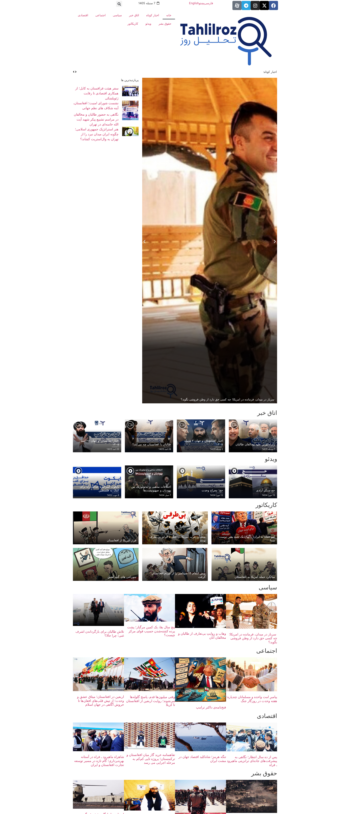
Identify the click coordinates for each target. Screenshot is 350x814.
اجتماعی (100, 15)
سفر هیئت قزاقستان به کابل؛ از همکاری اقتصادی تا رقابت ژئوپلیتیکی (96, 93)
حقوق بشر (165, 23)
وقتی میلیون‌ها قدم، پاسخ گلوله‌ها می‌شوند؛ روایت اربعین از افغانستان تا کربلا (150, 701)
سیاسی (117, 15)
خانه (168, 15)
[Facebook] (273, 5)
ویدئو (148, 23)
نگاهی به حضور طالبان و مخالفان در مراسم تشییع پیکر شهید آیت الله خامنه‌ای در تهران (96, 119)
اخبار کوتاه (152, 15)
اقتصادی (83, 15)
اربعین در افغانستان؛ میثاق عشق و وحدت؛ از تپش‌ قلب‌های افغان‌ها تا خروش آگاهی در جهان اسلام (100, 700)
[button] (119, 4)
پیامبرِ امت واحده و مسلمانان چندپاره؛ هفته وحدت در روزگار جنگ (251, 699)
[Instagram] (255, 5)
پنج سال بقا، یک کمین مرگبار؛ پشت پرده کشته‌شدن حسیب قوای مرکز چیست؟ (151, 631)
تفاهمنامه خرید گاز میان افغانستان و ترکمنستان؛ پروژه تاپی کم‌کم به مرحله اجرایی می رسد (151, 759)
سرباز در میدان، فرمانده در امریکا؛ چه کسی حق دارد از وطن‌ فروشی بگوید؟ (253, 638)
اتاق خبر (134, 15)
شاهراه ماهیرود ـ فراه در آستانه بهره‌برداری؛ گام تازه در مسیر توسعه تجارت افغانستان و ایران (99, 761)
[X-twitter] (264, 5)
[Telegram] (246, 5)
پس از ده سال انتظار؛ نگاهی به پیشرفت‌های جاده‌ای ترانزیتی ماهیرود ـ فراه (252, 761)
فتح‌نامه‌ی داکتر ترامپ (211, 707)
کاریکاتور (132, 23)
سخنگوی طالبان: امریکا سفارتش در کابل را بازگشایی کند (224, 72)
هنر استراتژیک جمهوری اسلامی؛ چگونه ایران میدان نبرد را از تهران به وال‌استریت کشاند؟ (96, 134)
